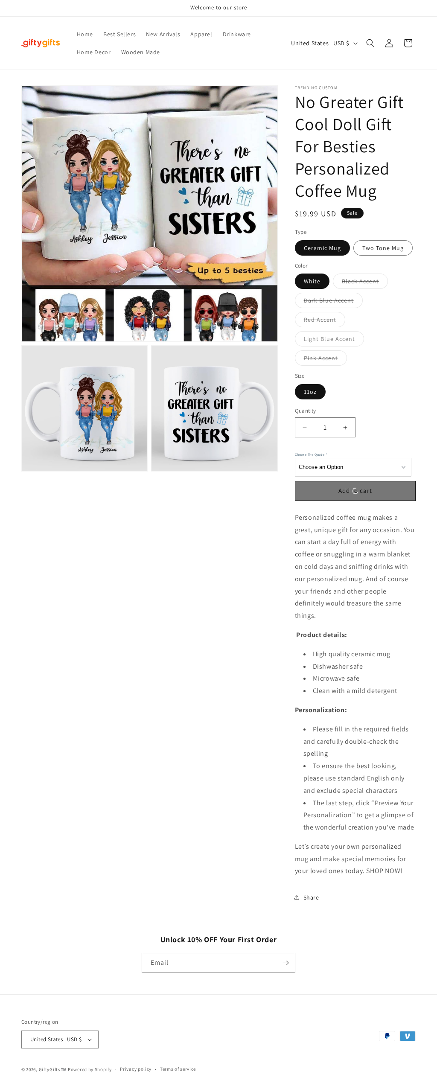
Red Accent (324, 321)
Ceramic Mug (322, 248)
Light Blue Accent (334, 340)
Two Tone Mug (383, 248)
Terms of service (178, 1069)
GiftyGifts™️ (53, 1069)
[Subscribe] (285, 963)
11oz (310, 392)
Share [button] (311, 897)
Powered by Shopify (90, 1069)
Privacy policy (135, 1069)
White (312, 281)
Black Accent (365, 283)
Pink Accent (325, 360)
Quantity (305, 410)
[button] (370, 43)
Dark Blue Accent (333, 302)
